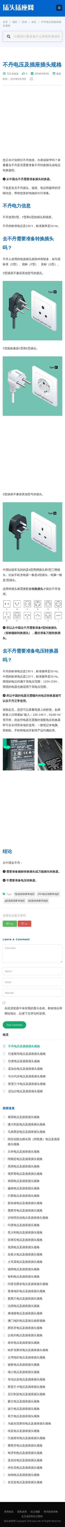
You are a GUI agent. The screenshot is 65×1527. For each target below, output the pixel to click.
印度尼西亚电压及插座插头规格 (28, 1284)
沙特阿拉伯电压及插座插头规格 (28, 1217)
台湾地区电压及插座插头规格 (26, 1357)
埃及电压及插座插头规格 (24, 1431)
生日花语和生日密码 (32, 1516)
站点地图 (35, 1511)
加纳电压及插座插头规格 (24, 1475)
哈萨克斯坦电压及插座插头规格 (28, 1350)
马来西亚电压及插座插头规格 (26, 1131)
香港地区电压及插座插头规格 (26, 1291)
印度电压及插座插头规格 (24, 1061)
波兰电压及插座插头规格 (24, 1408)
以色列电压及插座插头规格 (25, 1335)
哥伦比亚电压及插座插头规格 (26, 1379)
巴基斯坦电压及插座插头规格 (27, 1054)
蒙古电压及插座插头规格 (24, 1401)
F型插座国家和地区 (25, 894)
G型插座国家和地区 (15, 900)
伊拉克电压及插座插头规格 (25, 1467)
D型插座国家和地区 (38, 900)
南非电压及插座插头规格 (24, 1342)
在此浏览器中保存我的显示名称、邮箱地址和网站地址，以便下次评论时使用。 (33, 1010)
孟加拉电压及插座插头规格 (25, 1068)
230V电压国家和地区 (48, 894)
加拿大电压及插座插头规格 (25, 1254)
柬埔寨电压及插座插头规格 (25, 1313)
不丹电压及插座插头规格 (24, 1046)
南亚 (33, 22)
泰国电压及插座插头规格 (24, 1117)
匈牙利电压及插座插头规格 (25, 1453)
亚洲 (24, 22)
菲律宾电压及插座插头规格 (25, 1240)
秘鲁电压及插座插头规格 (24, 1364)
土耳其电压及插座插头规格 (25, 1262)
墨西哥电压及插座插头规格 (25, 1210)
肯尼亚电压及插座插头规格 (25, 1482)
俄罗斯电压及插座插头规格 (25, 1173)
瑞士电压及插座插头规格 (24, 1372)
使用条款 (9, 1511)
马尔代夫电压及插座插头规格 (27, 1076)
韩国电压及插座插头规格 (24, 1181)
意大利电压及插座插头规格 (25, 1232)
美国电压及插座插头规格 (24, 1166)
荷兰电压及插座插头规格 (24, 1416)
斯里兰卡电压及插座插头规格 (27, 1084)
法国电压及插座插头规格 (24, 1306)
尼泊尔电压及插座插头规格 (25, 1091)
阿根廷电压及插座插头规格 (25, 1159)
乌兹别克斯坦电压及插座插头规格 (29, 1423)
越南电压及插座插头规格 (24, 1188)
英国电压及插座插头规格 (24, 1247)
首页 (5, 22)
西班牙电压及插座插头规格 (25, 1328)
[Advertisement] (32, 123)
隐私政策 (22, 1511)
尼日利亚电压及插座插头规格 (26, 1394)
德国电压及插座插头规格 (24, 1269)
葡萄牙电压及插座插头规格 (25, 1445)
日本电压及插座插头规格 (24, 1151)
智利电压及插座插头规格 (24, 1276)
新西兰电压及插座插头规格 (25, 1298)
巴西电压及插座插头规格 (24, 1195)
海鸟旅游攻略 (51, 1511)
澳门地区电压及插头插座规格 (26, 1320)
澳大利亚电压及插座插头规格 (26, 1124)
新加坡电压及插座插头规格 (25, 1203)
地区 (14, 22)
